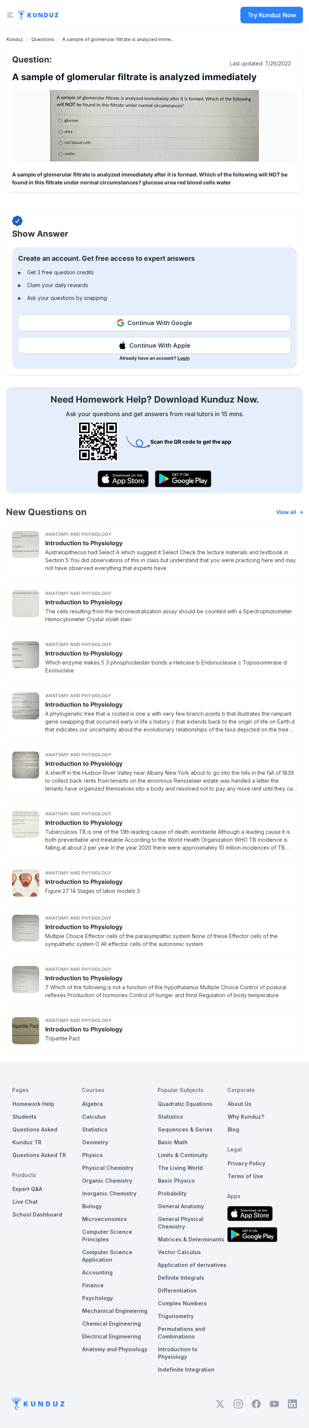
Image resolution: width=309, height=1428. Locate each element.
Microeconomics (104, 1219)
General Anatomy (181, 1206)
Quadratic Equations (185, 1104)
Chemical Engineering (111, 1323)
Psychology (97, 1298)
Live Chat (25, 1201)
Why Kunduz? (246, 1116)
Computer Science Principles (107, 1235)
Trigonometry (176, 1316)
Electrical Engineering (111, 1336)
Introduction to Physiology (83, 543)
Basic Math (173, 1142)
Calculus (94, 1116)
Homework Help (33, 1104)
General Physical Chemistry (180, 1223)
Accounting (97, 1272)
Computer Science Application (107, 1256)
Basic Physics (176, 1180)
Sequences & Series (185, 1129)
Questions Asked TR (39, 1155)
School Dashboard (37, 1214)
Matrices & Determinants (191, 1239)
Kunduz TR (26, 1142)
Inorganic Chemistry (109, 1193)
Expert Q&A (27, 1189)
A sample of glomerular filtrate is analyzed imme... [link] (118, 39)
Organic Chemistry (107, 1180)
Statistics (94, 1129)
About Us (239, 1104)
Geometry (95, 1142)
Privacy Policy (246, 1163)
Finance (93, 1285)
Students (24, 1116)
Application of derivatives (192, 1265)
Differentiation (177, 1290)
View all (286, 512)
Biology (92, 1206)
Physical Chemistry (107, 1168)
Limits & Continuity (183, 1155)
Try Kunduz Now (272, 15)
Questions (42, 39)
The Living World (180, 1168)
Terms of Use (245, 1176)
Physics (92, 1155)
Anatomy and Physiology (114, 1349)
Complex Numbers (182, 1303)
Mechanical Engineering (114, 1311)
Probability (172, 1193)
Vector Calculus (179, 1252)
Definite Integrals (181, 1277)
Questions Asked (34, 1129)
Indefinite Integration (186, 1369)
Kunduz (14, 39)
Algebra (92, 1104)
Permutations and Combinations (181, 1333)
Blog (233, 1129)
